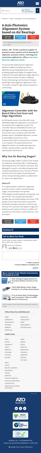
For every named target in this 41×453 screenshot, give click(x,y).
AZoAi (22, 322)
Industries (23, 352)
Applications (24, 350)
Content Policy (9, 383)
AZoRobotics (9, 320)
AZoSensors (24, 317)
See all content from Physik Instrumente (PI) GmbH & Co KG (20, 305)
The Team (23, 360)
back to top (34, 393)
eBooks (22, 342)
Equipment (8, 344)
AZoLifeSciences (25, 327)
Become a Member (11, 368)
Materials (23, 347)
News (11, 19)
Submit (35, 268)
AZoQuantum (24, 320)
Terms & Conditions (11, 378)
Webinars (8, 350)
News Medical (25, 325)
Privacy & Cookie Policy (12, 381)
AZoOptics (8, 325)
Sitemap (23, 357)
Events (22, 344)
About (7, 363)
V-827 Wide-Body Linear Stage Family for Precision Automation (25, 288)
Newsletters (9, 370)
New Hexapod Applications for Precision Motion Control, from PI (25, 281)
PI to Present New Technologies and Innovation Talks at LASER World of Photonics (25, 297)
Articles (7, 342)
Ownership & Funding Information (12, 387)
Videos (7, 347)
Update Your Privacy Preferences (21, 447)
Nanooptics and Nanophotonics (25, 19)
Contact (7, 373)
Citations (7, 230)
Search (7, 365)
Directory (8, 355)
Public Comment (33, 263)
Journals (7, 357)
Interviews (8, 352)
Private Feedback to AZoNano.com (27, 265)
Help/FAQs (23, 355)
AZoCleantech (9, 322)
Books (22, 339)
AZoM (7, 317)
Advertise (8, 375)
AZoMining (8, 330)
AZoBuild (8, 327)
